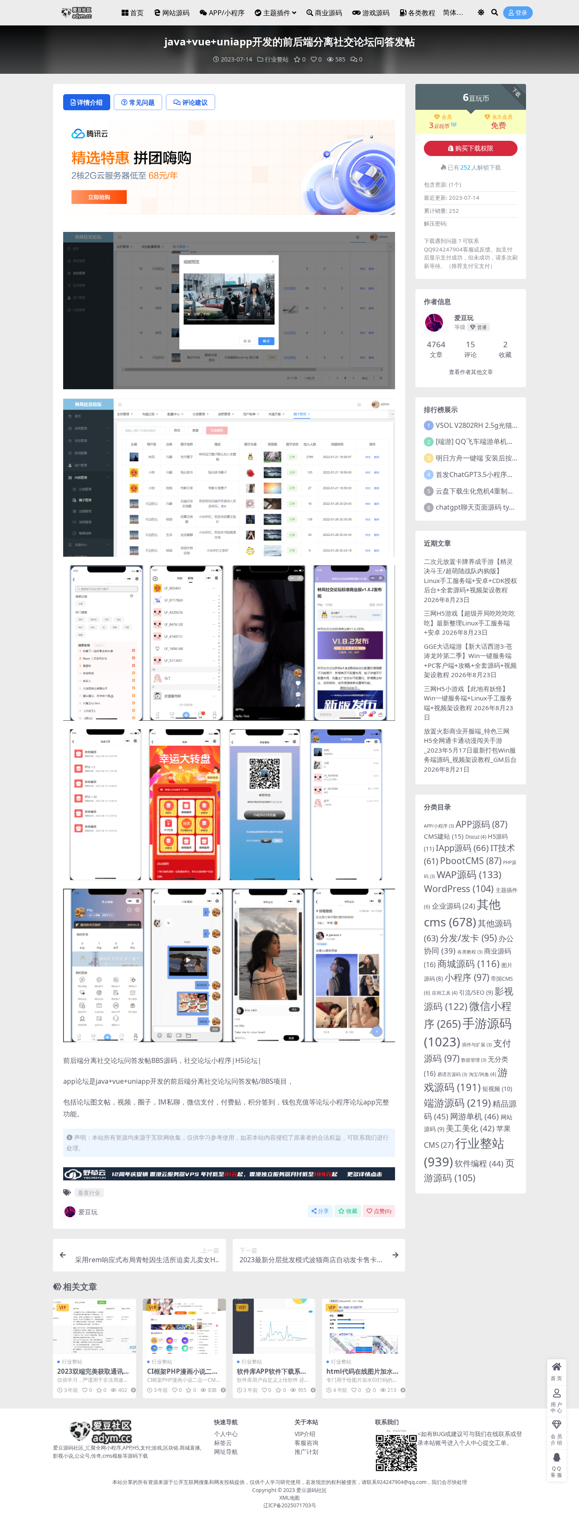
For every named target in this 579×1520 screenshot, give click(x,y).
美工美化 (470, 1128)
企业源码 (453, 906)
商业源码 (328, 12)
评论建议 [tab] (195, 102)
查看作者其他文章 (471, 372)
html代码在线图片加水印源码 (362, 1375)
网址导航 (226, 1451)
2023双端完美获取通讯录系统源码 (93, 1375)
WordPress (459, 888)
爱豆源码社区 (311, 1490)
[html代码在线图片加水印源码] (363, 1326)
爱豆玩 (87, 1212)
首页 (137, 12)
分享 (323, 1211)
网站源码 (175, 12)
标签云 (223, 1443)
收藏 (351, 1211)
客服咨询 (306, 1443)
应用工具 (444, 993)
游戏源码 (376, 12)
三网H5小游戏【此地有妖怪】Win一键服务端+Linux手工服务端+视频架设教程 (468, 698)
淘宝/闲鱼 (482, 1074)
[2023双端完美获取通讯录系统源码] (94, 1326)
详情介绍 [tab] (90, 102)
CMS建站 (444, 836)
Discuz (475, 837)
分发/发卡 (468, 938)
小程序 (467, 977)
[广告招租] (229, 1176)
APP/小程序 (227, 12)
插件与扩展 (477, 1045)
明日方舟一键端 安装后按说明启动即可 (494, 458)
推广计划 (306, 1451)
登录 (521, 13)
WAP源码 (469, 874)
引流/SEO (476, 992)
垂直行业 (89, 1192)
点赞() (382, 1211)
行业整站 (277, 59)
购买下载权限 (474, 148)
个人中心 (226, 1434)
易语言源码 (452, 1074)
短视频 (497, 1089)
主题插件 (276, 12)
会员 (447, 117)
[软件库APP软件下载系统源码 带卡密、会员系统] (274, 1326)
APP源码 (481, 824)
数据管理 (473, 1060)
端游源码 (457, 1103)
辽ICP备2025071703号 (289, 1505)
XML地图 (289, 1497)
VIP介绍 (305, 1434)
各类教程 (421, 12)
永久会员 (502, 117)
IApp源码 (462, 847)
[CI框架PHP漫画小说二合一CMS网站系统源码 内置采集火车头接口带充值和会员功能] (184, 1326)
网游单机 (474, 1116)
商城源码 (468, 963)
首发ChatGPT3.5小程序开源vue (484, 474)
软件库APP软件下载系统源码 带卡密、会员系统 (272, 1375)
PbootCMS (470, 861)
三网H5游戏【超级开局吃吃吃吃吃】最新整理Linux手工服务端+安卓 (469, 622)
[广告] (229, 170)
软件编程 (479, 1163)
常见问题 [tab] (142, 102)
